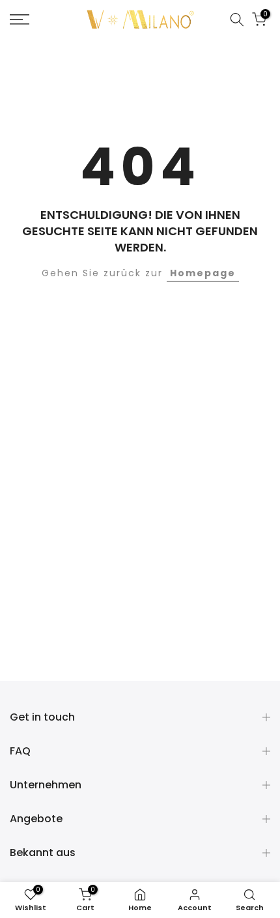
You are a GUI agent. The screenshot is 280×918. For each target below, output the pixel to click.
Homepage (203, 273)
